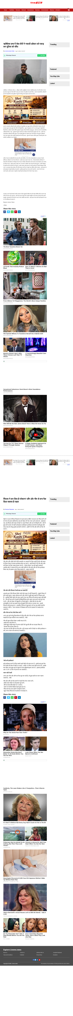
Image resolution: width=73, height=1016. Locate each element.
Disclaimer (55, 954)
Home (5, 10)
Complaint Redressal (57, 952)
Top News (11, 10)
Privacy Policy (39, 954)
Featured (53, 69)
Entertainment (44, 10)
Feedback (22, 954)
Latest (52, 83)
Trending (53, 44)
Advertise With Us (40, 952)
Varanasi (18, 10)
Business (37, 10)
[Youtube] (39, 960)
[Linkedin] (37, 960)
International (30, 10)
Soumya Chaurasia (9, 509)
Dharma (52, 10)
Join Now (42, 55)
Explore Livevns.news (12, 950)
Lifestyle (57, 10)
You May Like (55, 76)
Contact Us (22, 952)
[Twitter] (35, 960)
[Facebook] (33, 960)
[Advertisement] (36, 31)
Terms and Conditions (8, 954)
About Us (5, 952)
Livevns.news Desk (9, 51)
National (24, 10)
